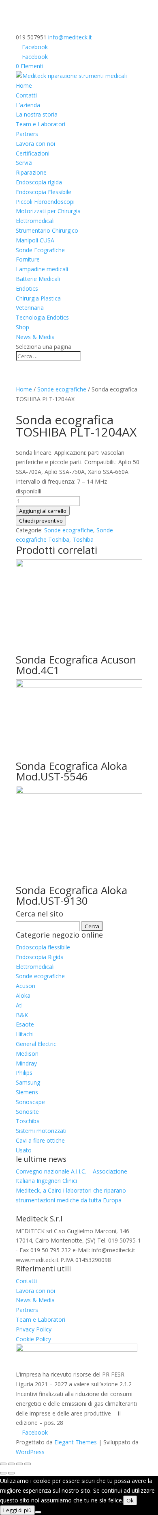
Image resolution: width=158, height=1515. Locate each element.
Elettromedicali (35, 221)
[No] (38, 1512)
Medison (27, 1053)
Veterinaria (30, 307)
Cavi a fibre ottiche (40, 1140)
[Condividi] (19, 1464)
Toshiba (83, 539)
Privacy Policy (33, 1329)
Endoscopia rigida (39, 182)
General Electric (36, 1044)
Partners (27, 134)
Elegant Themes (75, 1442)
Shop (22, 327)
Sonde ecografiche (61, 389)
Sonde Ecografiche (40, 250)
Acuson (25, 986)
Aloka (23, 995)
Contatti (26, 95)
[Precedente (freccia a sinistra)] (3, 1473)
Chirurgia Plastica (38, 298)
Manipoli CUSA (35, 240)
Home (24, 85)
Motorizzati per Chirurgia (48, 211)
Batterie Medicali (38, 279)
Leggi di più (17, 1510)
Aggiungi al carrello (42, 510)
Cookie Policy (33, 1339)
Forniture (28, 259)
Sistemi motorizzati (41, 1131)
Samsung (28, 1082)
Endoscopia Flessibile (43, 192)
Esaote (25, 1024)
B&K (22, 1015)
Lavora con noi (35, 143)
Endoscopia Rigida (40, 957)
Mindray (26, 1063)
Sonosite (27, 1111)
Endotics (27, 288)
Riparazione (31, 172)
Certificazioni (32, 153)
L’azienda (28, 105)
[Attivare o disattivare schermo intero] (11, 1464)
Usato (24, 1150)
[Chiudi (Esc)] (27, 1464)
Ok (130, 1500)
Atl (19, 1005)
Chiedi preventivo (41, 520)
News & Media (35, 337)
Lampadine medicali (42, 269)
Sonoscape (30, 1102)
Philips (24, 1072)
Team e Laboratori (40, 124)
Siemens (27, 1092)
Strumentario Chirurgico (47, 230)
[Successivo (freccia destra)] (11, 1473)
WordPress (30, 1452)
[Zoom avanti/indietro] (3, 1464)
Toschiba (28, 1121)
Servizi (24, 162)
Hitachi (25, 1034)
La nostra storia (37, 114)
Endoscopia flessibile (43, 947)
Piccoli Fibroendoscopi (45, 201)
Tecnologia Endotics (42, 317)
